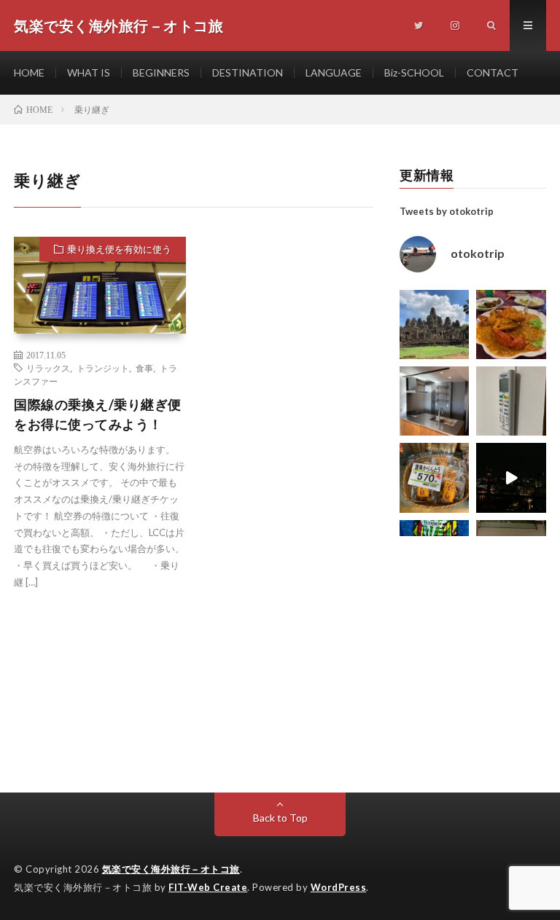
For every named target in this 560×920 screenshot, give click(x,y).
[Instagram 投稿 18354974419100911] (510, 401)
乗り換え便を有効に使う (119, 249)
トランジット (103, 367)
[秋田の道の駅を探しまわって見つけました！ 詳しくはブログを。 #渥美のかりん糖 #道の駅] (434, 477)
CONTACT (492, 72)
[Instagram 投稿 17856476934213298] (434, 324)
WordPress (339, 887)
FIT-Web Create (207, 887)
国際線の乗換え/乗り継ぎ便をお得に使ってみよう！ (98, 414)
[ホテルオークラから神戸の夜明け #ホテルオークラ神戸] (510, 477)
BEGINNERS (161, 72)
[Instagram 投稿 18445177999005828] (510, 324)
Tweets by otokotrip (447, 211)
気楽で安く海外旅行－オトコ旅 (171, 869)
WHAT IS (88, 72)
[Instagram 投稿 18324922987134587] (434, 401)
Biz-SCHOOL (414, 72)
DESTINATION (247, 72)
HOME (29, 72)
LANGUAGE (334, 72)
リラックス (48, 367)
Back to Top (280, 817)
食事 (144, 367)
